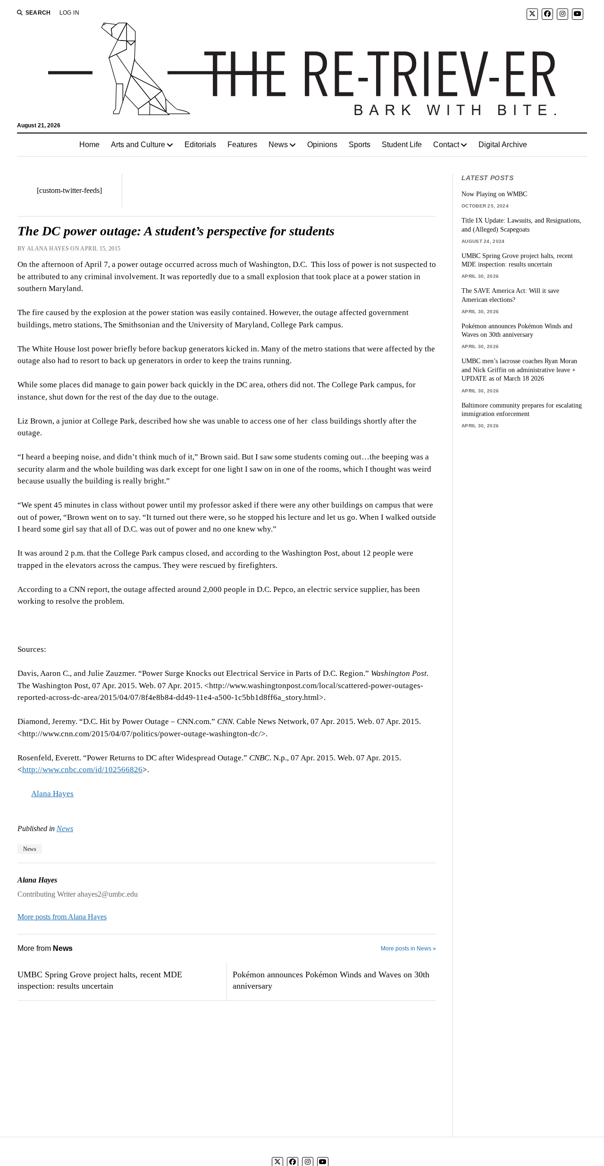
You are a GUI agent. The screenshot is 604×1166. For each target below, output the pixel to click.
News (278, 145)
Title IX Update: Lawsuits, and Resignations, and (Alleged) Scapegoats (521, 225)
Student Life (402, 145)
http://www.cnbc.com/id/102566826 (82, 769)
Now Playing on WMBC (494, 194)
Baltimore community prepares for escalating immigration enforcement (521, 409)
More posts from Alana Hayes (62, 917)
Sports (359, 145)
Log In (69, 12)
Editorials (200, 145)
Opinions (322, 145)
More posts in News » (408, 948)
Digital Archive (502, 145)
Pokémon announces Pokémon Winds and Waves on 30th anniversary (331, 980)
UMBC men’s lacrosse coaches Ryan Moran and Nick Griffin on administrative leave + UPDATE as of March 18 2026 (519, 369)
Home (89, 145)
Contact (446, 145)
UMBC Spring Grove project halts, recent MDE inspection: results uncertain (99, 980)
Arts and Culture (138, 145)
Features (242, 145)
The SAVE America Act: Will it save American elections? (510, 295)
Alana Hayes (52, 793)
